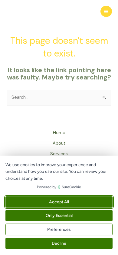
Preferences (59, 229)
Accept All (59, 202)
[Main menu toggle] (106, 11)
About (59, 143)
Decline (59, 243)
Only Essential (59, 215)
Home (59, 133)
